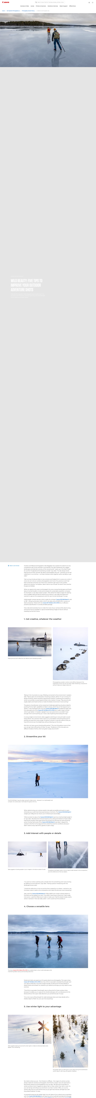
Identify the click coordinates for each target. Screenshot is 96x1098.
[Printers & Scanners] (46, 6)
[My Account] (89, 2)
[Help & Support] (68, 6)
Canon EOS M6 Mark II (62, 599)
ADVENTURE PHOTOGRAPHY (17, 276)
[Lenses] (34, 6)
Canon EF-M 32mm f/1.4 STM (51, 603)
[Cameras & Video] (29, 6)
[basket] (93, 2)
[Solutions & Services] (58, 6)
